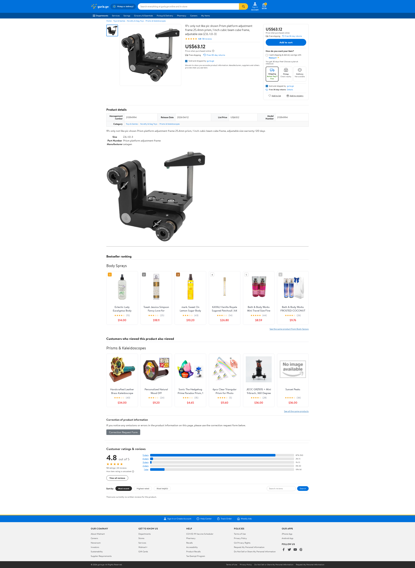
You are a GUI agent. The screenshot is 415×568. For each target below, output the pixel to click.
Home (109, 20)
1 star (146, 469)
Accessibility (192, 547)
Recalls (189, 542)
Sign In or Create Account (179, 518)
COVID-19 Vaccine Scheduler (199, 533)
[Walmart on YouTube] (295, 550)
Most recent (123, 488)
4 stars (145, 458)
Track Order (226, 518)
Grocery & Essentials (143, 15)
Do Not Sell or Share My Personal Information (255, 551)
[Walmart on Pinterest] (301, 550)
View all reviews (117, 478)
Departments (102, 15)
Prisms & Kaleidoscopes (156, 20)
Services (116, 15)
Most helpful (162, 488)
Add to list (276, 95)
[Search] (243, 6)
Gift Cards (143, 551)
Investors (95, 547)
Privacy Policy (240, 538)
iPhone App (287, 533)
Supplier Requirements (101, 556)
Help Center (206, 518)
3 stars (145, 462)
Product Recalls (193, 551)
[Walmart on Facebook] (283, 550)
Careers (193, 15)
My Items (205, 15)
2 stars (145, 466)
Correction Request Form (123, 432)
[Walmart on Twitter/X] (289, 550)
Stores (141, 538)
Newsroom (96, 542)
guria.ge (210, 60)
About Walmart (98, 533)
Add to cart (285, 42)
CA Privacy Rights (242, 542)
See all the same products (296, 411)
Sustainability (97, 551)
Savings (127, 15)
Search (303, 488)
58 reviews (207, 39)
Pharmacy (181, 15)
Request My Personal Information (249, 547)
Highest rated (143, 488)
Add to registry (296, 95)
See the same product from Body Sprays (289, 328)
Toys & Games (119, 20)
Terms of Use (240, 533)
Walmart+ (143, 547)
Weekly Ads (246, 518)
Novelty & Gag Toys (135, 20)
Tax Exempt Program (195, 556)
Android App (287, 538)
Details (290, 89)
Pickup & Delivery (165, 15)
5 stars (145, 455)
